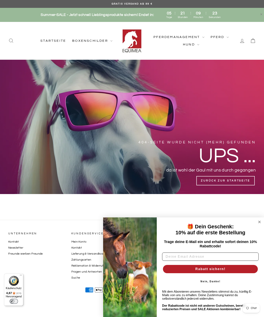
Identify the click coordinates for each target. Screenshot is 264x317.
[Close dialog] (259, 221)
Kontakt (13, 241)
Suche (75, 277)
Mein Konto (79, 241)
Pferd (218, 37)
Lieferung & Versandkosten (89, 253)
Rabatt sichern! (210, 269)
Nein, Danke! (210, 281)
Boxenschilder (90, 40)
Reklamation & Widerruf (87, 265)
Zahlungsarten (81, 259)
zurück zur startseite (225, 180)
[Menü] (20, 276)
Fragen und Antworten (86, 271)
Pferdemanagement (177, 37)
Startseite (53, 40)
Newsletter (15, 247)
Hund (189, 44)
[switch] (14, 301)
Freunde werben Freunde (25, 253)
